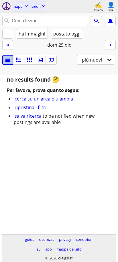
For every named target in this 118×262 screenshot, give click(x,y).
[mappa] (51, 60)
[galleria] (40, 60)
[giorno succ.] (110, 45)
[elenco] (7, 60)
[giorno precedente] (7, 45)
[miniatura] (18, 60)
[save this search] (110, 21)
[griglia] (29, 60)
